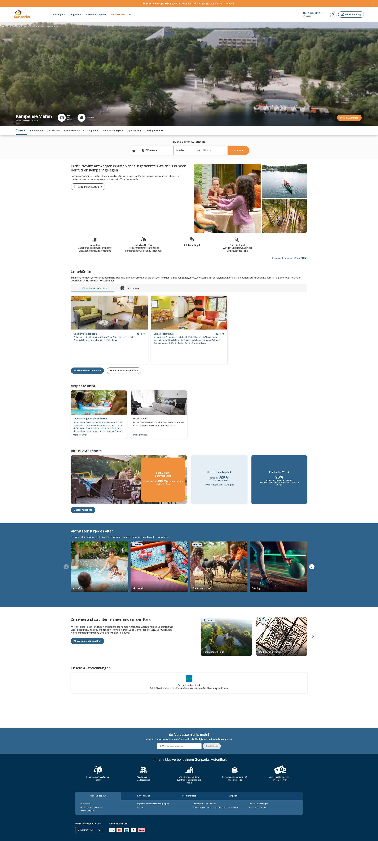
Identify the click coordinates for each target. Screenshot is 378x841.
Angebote (75, 14)
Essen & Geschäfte (73, 130)
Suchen (238, 150)
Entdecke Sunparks (95, 14)
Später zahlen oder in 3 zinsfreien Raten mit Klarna (215, 807)
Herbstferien (118, 14)
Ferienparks (59, 14)
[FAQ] (333, 14)
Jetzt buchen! (226, 3)
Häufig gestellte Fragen (91, 807)
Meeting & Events (154, 130)
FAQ (131, 14)
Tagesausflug (133, 130)
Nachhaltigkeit (87, 811)
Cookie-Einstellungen (258, 804)
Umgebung (93, 130)
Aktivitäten (54, 130)
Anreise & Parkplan (113, 130)
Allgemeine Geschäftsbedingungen (153, 804)
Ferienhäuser (37, 130)
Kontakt (140, 807)
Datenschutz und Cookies (204, 804)
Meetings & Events (257, 807)
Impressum (85, 804)
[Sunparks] (22, 14)
